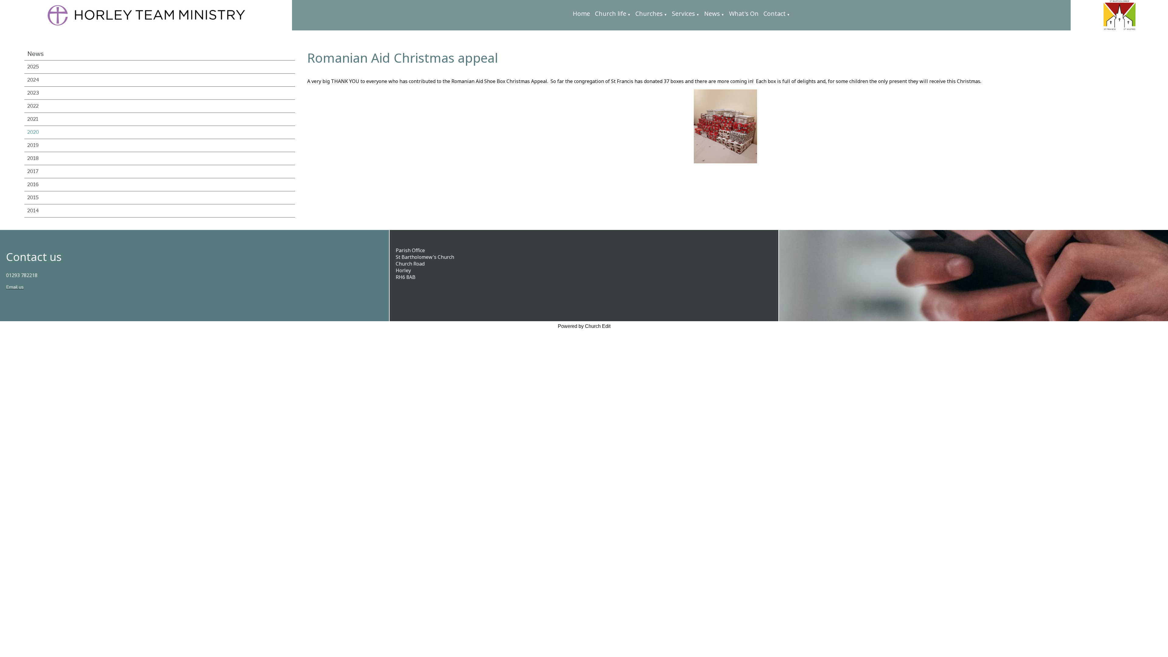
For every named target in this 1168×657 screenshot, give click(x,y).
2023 (33, 93)
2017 (33, 171)
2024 (33, 80)
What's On (744, 13)
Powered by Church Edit (584, 326)
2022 (33, 106)
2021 (32, 119)
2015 (33, 197)
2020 (33, 132)
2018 (33, 158)
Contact (774, 13)
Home (581, 13)
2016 (33, 184)
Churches (649, 13)
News (712, 13)
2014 (33, 211)
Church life (610, 13)
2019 (33, 145)
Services (683, 13)
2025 (33, 67)
